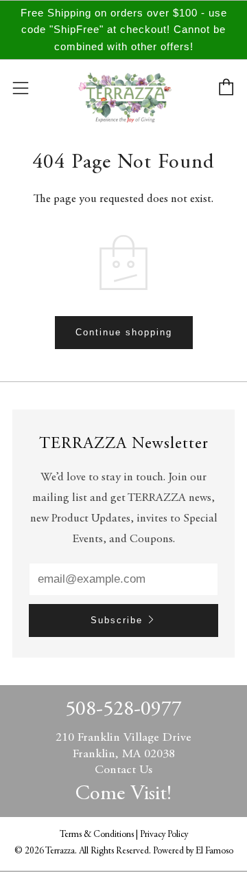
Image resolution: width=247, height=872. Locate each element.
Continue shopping (123, 332)
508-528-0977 (123, 710)
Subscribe (117, 620)
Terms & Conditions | (100, 835)
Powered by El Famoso (193, 851)
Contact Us (123, 770)
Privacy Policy (164, 835)
